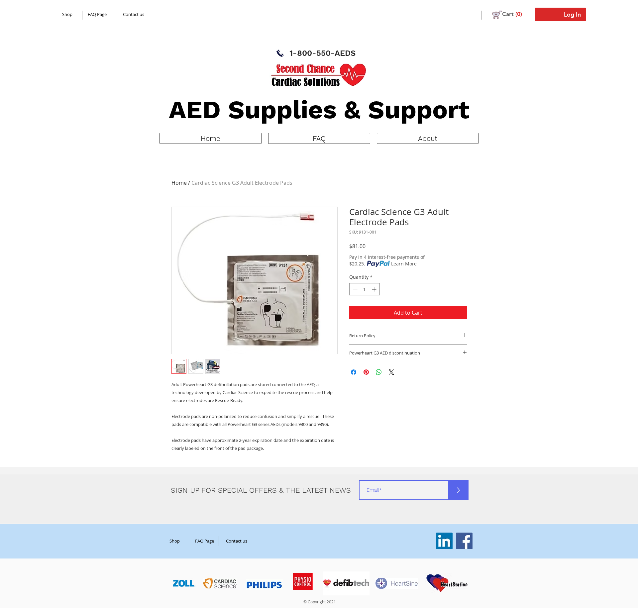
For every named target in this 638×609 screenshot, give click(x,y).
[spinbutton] (365, 289)
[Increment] (375, 289)
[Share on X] (391, 372)
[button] (512, 14)
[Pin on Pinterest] (366, 372)
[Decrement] (354, 289)
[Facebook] (464, 541)
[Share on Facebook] (354, 372)
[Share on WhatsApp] (379, 372)
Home (179, 182)
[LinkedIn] (444, 541)
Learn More (404, 263)
